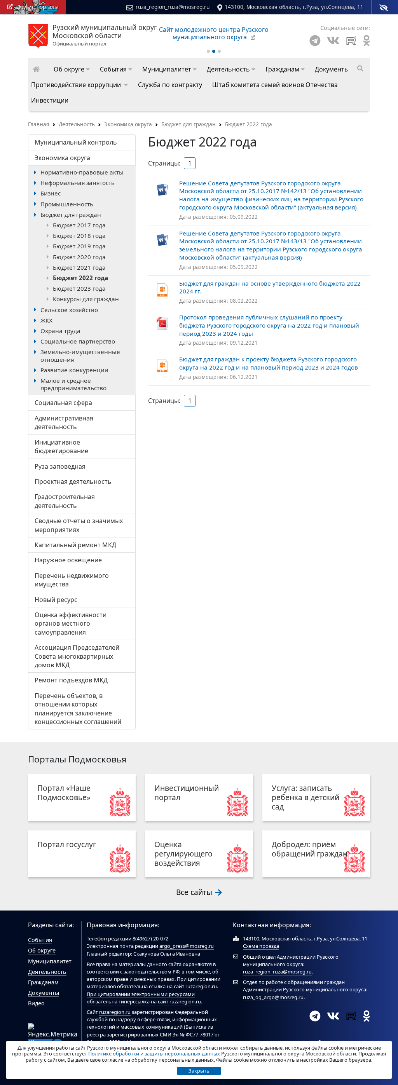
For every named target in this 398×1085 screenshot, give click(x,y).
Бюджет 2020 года (79, 257)
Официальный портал (104, 35)
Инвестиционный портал (186, 792)
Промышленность (66, 204)
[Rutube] (351, 40)
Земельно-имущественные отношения (80, 355)
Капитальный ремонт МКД (75, 545)
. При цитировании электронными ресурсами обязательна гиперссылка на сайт (152, 994)
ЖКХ (46, 320)
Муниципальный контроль (76, 142)
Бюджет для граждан (188, 124)
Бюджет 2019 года (79, 246)
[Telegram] (315, 40)
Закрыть (199, 1070)
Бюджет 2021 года (79, 267)
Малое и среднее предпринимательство (73, 384)
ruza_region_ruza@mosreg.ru (172, 6)
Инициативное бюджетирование (61, 446)
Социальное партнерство (77, 341)
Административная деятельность (64, 422)
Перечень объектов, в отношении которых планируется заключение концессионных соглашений (78, 708)
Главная (38, 124)
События (40, 940)
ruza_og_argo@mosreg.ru (273, 997)
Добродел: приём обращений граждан (309, 849)
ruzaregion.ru (201, 986)
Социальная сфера (63, 402)
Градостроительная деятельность (65, 500)
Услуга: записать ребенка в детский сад (305, 797)
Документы (43, 992)
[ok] (366, 40)
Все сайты (195, 892)
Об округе (42, 950)
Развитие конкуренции (74, 370)
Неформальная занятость (77, 183)
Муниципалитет (50, 961)
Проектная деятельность (73, 481)
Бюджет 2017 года (79, 225)
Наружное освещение (68, 560)
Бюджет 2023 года (79, 288)
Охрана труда (60, 331)
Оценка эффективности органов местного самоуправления (70, 624)
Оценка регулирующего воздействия (183, 853)
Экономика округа (128, 124)
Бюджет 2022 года (248, 124)
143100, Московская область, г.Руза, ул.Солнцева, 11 (294, 6)
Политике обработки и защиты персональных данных (154, 1053)
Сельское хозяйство (69, 310)
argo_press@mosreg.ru (186, 945)
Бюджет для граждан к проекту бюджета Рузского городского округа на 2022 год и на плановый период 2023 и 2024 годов (268, 363)
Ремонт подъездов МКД (71, 680)
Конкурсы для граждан (86, 299)
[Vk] (333, 40)
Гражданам (43, 982)
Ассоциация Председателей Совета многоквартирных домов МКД (77, 656)
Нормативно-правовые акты (82, 172)
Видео (36, 1003)
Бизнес (50, 193)
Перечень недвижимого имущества (72, 579)
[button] (72, 69)
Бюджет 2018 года (79, 235)
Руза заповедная (60, 466)
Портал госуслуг (66, 844)
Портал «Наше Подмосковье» (64, 792)
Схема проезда (261, 945)
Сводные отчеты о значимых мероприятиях (79, 525)
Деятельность (77, 124)
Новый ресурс (56, 599)
